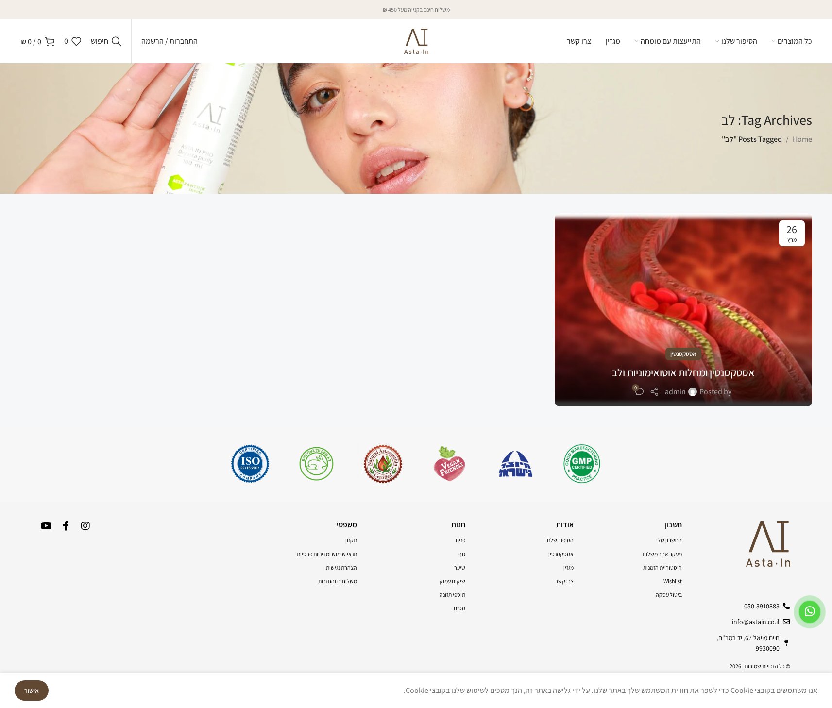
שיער (459, 567)
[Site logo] (416, 40)
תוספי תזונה (452, 594)
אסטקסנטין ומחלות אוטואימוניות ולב (683, 372)
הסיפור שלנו (560, 540)
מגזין (568, 567)
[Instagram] (85, 526)
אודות (565, 525)
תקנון (351, 540)
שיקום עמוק (452, 581)
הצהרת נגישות (341, 567)
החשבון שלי (669, 540)
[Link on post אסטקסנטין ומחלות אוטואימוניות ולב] (683, 309)
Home (802, 139)
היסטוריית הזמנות (662, 567)
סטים (459, 608)
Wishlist (672, 581)
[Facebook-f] (66, 526)
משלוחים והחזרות (337, 581)
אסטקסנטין (683, 354)
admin (675, 392)
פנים (460, 540)
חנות (458, 525)
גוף (461, 553)
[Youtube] (46, 526)
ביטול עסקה (669, 594)
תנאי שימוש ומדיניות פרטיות (327, 553)
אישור (31, 690)
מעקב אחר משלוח (662, 553)
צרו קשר (564, 581)
